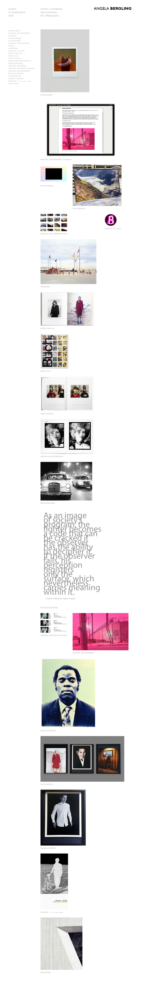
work (11, 15)
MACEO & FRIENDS (16, 73)
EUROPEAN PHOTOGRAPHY (19, 61)
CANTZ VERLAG (14, 58)
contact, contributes (51, 8)
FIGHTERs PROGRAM (17, 66)
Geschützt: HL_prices (16, 50)
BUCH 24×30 (13, 56)
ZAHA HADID (13, 83)
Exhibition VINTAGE (15, 78)
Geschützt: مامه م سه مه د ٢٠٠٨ (19, 81)
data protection (48, 12)
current (12, 8)
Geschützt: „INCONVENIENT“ (19, 71)
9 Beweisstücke (14, 30)
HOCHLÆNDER (14, 40)
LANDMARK (13, 48)
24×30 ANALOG (14, 76)
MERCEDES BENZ (15, 63)
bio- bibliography (49, 15)
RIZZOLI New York (15, 53)
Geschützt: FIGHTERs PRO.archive (21, 68)
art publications (16, 12)
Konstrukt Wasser (15, 38)
